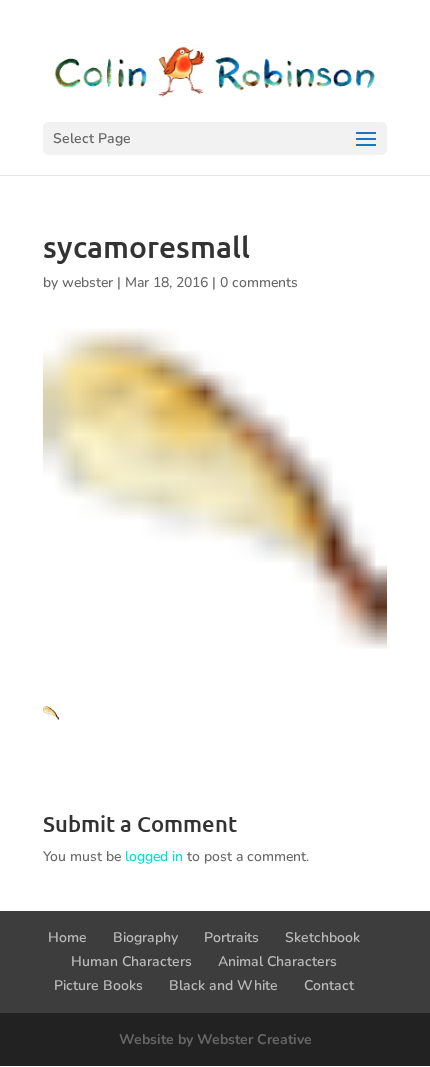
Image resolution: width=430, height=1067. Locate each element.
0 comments (259, 282)
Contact (329, 985)
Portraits (231, 937)
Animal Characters (277, 961)
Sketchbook (322, 937)
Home (67, 937)
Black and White (223, 985)
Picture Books (98, 985)
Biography (145, 937)
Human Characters (131, 961)
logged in (154, 856)
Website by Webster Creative (215, 1039)
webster (87, 282)
